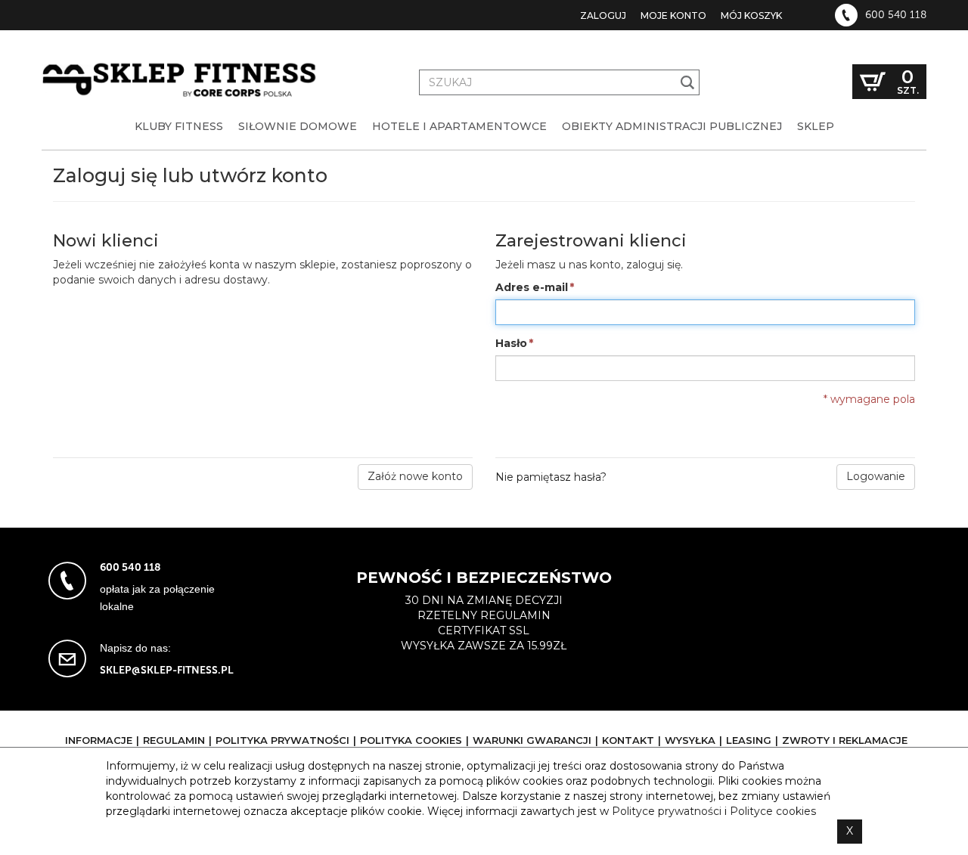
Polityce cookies (773, 811)
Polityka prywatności (282, 740)
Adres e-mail (531, 287)
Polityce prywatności (666, 811)
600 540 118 (895, 15)
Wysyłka (690, 740)
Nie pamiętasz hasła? (551, 477)
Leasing (748, 740)
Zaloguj (603, 15)
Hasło (511, 343)
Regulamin (174, 740)
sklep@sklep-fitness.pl (167, 670)
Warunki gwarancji (532, 740)
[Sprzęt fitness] (181, 66)
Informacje (98, 740)
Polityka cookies (411, 740)
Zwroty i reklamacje (845, 740)
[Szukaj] (688, 82)
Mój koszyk (751, 15)
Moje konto (673, 15)
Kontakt (628, 740)
